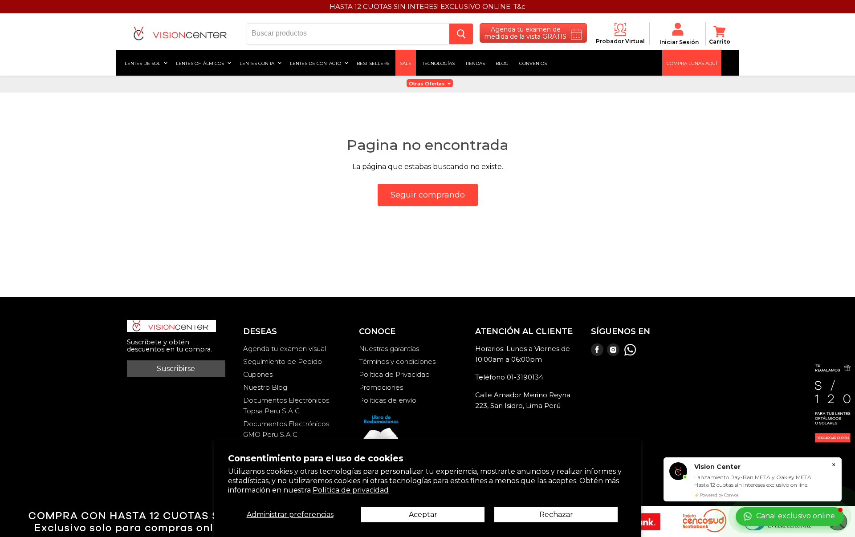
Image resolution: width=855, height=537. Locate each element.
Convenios (533, 63)
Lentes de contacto (316, 63)
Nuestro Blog (265, 387)
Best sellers (373, 63)
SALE (405, 63)
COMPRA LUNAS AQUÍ (692, 63)
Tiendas (475, 63)
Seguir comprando (428, 195)
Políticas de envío (387, 400)
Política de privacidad (351, 490)
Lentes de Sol (143, 63)
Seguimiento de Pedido (282, 361)
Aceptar (423, 514)
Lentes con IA (258, 63)
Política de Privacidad (394, 374)
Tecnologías (438, 63)
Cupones (258, 374)
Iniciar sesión (679, 42)
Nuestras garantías (389, 348)
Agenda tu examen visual (284, 348)
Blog (502, 63)
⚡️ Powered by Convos (716, 495)
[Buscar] (461, 34)
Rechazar (556, 514)
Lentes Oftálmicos (200, 63)
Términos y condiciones (397, 361)
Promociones (381, 387)
